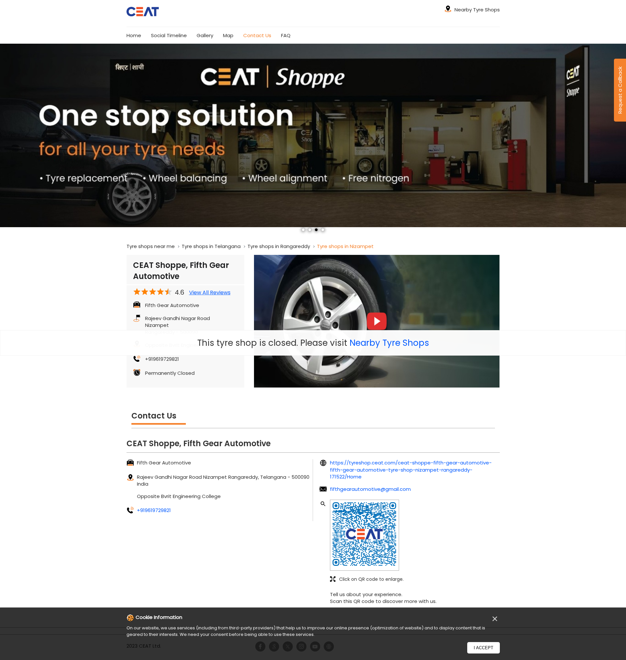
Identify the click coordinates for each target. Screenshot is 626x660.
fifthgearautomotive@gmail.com (370, 489)
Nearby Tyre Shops (389, 343)
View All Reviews (210, 292)
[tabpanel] (313, 135)
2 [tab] (309, 229)
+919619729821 (162, 359)
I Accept (483, 647)
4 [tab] (322, 229)
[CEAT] (143, 12)
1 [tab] (303, 229)
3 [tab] (316, 229)
